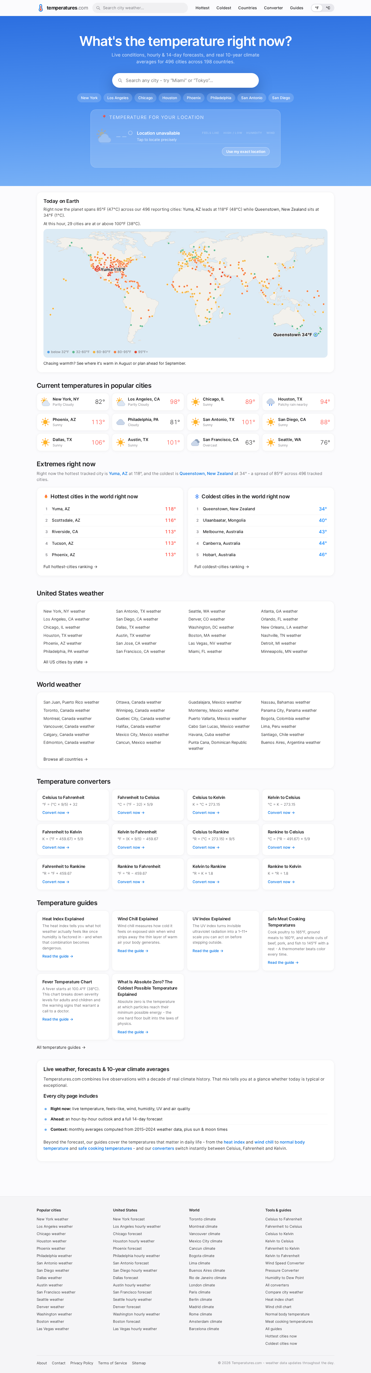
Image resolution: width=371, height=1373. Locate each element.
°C (328, 8)
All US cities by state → (65, 662)
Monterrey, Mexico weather (213, 710)
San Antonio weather (55, 1263)
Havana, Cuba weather (209, 734)
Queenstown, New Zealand (280, 209)
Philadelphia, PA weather (66, 651)
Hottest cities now (281, 1336)
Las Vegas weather (53, 1329)
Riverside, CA (65, 531)
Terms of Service (112, 1363)
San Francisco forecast (132, 1292)
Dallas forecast (125, 1278)
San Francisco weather (56, 1292)
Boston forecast (126, 1321)
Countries (247, 7)
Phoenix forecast (127, 1248)
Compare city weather (284, 1292)
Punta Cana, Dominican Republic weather (217, 745)
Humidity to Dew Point (284, 1278)
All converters (277, 1285)
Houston (169, 98)
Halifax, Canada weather (138, 726)
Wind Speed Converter (284, 1263)
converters (163, 1148)
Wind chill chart (278, 1307)
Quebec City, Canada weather (143, 718)
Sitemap (139, 1363)
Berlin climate (200, 1299)
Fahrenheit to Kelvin (282, 1248)
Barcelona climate (204, 1329)
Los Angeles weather (55, 1226)
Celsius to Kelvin (279, 1234)
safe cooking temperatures (105, 1148)
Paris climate (199, 1292)
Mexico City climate (205, 1241)
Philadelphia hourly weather (136, 1256)
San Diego (281, 98)
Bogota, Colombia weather (285, 718)
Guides (296, 7)
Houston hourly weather (134, 1241)
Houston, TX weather (62, 635)
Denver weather (50, 1307)
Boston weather (50, 1321)
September (175, 363)
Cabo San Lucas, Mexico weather (219, 726)
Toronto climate (202, 1219)
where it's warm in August (108, 363)
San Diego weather (53, 1270)
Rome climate (200, 1314)
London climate (202, 1285)
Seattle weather (50, 1299)
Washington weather (54, 1314)
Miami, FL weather (205, 651)
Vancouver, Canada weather (69, 726)
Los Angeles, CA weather (66, 619)
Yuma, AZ (192, 209)
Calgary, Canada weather (66, 734)
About (42, 1363)
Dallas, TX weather (133, 627)
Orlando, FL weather (279, 619)
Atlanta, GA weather (279, 611)
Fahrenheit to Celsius (283, 1226)
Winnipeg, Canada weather (140, 710)
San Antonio (251, 98)
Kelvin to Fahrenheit (282, 1256)
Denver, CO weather (206, 619)
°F (317, 8)
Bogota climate (202, 1256)
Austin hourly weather (132, 1285)
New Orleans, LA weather (284, 627)
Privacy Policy (81, 1363)
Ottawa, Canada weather (138, 702)
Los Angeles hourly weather (137, 1226)
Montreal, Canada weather (67, 718)
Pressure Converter (282, 1270)
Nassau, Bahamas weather (285, 702)
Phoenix (194, 98)
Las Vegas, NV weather (209, 643)
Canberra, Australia (221, 543)
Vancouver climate (204, 1234)
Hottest (202, 7)
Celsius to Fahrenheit (283, 1219)
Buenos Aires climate (207, 1270)
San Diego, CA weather (137, 619)
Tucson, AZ (63, 543)
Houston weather (52, 1241)
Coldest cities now (281, 1343)
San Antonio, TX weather (138, 611)
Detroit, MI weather (278, 643)
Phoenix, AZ (63, 554)
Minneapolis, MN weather (284, 651)
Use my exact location (245, 151)
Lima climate (199, 1263)
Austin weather (50, 1285)
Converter (273, 7)
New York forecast (129, 1219)
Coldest (223, 7)
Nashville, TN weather (281, 635)
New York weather (52, 1219)
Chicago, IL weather (61, 627)
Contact (58, 1363)
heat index (234, 1142)
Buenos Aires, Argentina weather (290, 742)
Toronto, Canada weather (66, 710)
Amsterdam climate (205, 1321)
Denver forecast (127, 1307)
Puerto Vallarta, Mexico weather (217, 718)
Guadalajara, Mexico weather (214, 702)
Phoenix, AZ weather (62, 643)
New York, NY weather (64, 611)
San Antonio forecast (131, 1263)
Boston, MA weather (207, 635)
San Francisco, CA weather (140, 651)
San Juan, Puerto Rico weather (71, 702)
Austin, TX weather (133, 635)
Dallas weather (49, 1278)
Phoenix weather (51, 1248)
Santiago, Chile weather (282, 734)
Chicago (145, 98)
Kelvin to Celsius (279, 1241)
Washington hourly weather (136, 1314)
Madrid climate (201, 1307)
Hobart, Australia (219, 554)
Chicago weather (51, 1234)
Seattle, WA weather (206, 611)
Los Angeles (117, 98)
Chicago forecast (127, 1234)
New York (89, 98)
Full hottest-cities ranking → (70, 566)
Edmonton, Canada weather (69, 742)
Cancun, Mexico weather (138, 742)
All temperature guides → (61, 1047)
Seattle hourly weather (132, 1299)
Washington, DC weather (211, 627)
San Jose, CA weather (136, 643)
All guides (273, 1329)
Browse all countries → (65, 759)
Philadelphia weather (54, 1256)
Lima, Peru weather (278, 726)
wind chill (263, 1142)
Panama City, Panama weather (289, 710)
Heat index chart (279, 1299)
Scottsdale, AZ (66, 520)
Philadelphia (220, 98)
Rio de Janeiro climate (208, 1278)
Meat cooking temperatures (289, 1321)
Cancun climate (202, 1248)
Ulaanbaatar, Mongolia (224, 520)
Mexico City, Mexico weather (142, 734)
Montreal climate (203, 1226)
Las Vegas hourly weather (135, 1329)
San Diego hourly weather (135, 1270)
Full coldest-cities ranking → (221, 566)
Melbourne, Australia (223, 531)
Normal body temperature (287, 1314)
